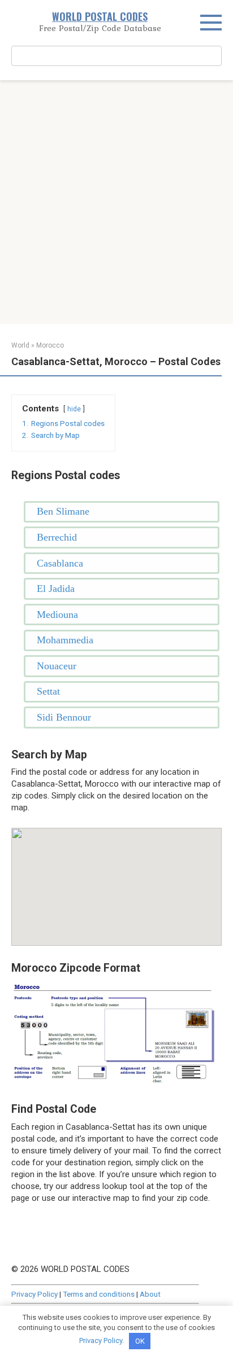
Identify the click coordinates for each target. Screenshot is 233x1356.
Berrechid (57, 537)
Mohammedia (65, 640)
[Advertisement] (116, 202)
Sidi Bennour (64, 717)
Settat (48, 691)
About (150, 1293)
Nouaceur (56, 666)
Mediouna (57, 614)
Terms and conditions (99, 1293)
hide (74, 409)
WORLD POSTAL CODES (100, 16)
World (20, 345)
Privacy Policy (34, 1293)
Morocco (50, 345)
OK (140, 1341)
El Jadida (56, 588)
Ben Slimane (63, 511)
